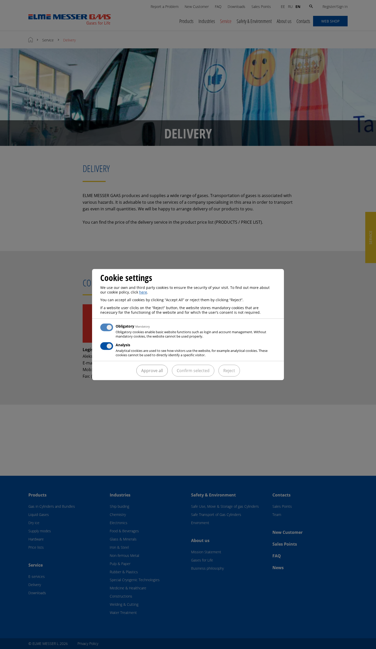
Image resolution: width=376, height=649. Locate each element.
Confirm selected (193, 370)
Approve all (152, 370)
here (143, 292)
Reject (229, 370)
